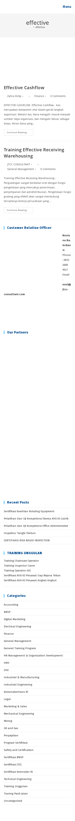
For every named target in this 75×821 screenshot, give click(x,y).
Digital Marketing (14, 619)
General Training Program (20, 648)
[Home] (31, 27)
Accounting (11, 604)
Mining (8, 721)
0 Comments (58, 96)
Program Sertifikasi (15, 742)
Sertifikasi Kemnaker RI (18, 771)
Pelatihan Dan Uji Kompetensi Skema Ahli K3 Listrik (36, 518)
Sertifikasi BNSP (13, 757)
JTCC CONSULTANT (18, 164)
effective (40, 27)
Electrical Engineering (17, 626)
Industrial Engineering (18, 684)
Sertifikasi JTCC (13, 764)
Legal (7, 699)
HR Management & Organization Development (33, 655)
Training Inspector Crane (19, 565)
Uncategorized (13, 800)
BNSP (7, 612)
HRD (6, 662)
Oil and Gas (11, 728)
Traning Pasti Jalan (16, 793)
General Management (20, 169)
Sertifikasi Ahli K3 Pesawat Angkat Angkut (30, 580)
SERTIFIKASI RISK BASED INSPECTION (27, 540)
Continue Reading (20, 133)
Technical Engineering (17, 779)
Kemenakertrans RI (16, 691)
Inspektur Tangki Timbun (20, 533)
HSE (6, 670)
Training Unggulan (16, 786)
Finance (39, 96)
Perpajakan (11, 735)
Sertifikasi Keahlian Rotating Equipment (29, 511)
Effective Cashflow (24, 87)
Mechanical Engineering (19, 713)
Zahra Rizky (14, 96)
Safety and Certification (18, 750)
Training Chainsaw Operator (21, 560)
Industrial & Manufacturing (21, 677)
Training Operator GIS (17, 570)
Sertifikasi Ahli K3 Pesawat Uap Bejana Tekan (32, 575)
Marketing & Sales (15, 706)
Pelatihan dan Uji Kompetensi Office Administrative (36, 525)
